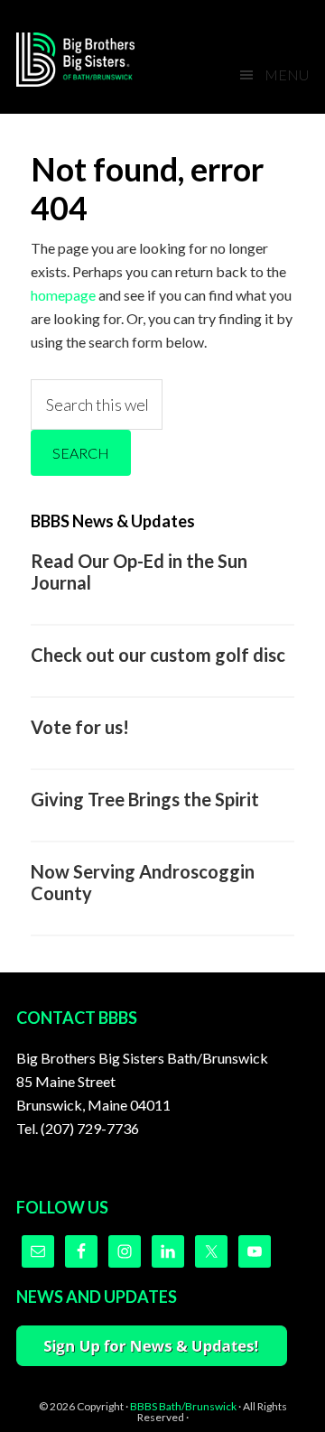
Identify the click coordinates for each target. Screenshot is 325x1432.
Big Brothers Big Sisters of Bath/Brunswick (88, 60)
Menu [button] (287, 74)
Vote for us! (80, 727)
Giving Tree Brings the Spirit (145, 799)
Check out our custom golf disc (158, 654)
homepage (63, 294)
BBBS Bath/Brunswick (183, 1406)
